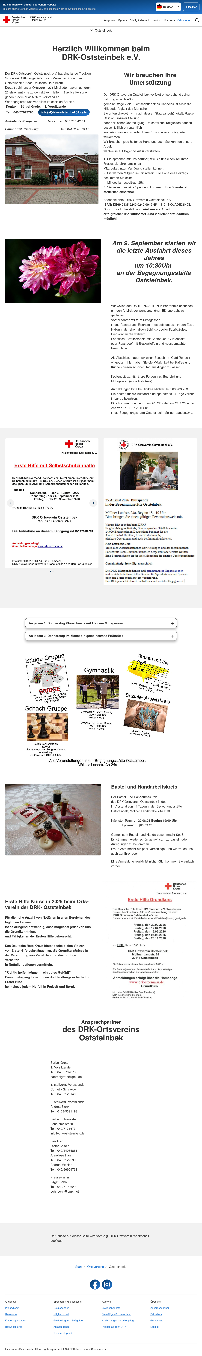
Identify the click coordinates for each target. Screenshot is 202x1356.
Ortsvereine (184, 20)
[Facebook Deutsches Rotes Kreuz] (95, 1284)
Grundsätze (156, 1320)
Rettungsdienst (13, 1327)
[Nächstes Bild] (10, 503)
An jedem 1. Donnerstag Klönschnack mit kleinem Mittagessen (76, 623)
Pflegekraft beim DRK (114, 1327)
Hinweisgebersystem (47, 1349)
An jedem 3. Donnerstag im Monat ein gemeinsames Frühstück (76, 635)
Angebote (110, 20)
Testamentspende (63, 1333)
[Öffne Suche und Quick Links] (196, 20)
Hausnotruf (11, 1314)
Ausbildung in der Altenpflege (118, 1320)
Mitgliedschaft (61, 1314)
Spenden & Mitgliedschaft (133, 20)
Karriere (156, 20)
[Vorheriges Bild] (93, 503)
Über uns (169, 20)
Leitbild (154, 1327)
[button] (50, 571)
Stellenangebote (111, 1308)
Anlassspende (61, 1327)
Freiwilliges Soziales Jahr (116, 1314)
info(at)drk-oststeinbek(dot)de (63, 112)
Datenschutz (26, 1349)
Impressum (11, 1349)
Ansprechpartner (159, 1308)
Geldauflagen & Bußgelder (68, 1320)
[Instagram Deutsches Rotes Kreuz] (107, 1284)
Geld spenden (61, 1308)
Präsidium (156, 1314)
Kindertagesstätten (15, 1320)
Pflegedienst (12, 1308)
